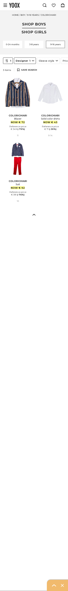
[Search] (44, 5)
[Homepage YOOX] (14, 5)
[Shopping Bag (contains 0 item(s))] (62, 5)
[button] (34, 214)
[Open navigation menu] (5, 5)
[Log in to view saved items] (53, 5)
